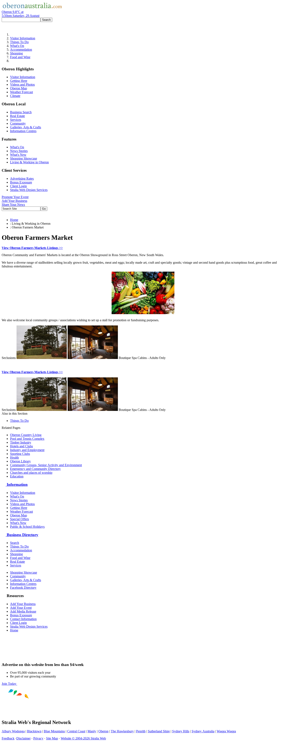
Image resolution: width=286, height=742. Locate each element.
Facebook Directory (23, 587)
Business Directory (22, 535)
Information (17, 484)
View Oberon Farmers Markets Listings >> (32, 248)
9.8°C (20, 13)
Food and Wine (20, 57)
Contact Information (23, 619)
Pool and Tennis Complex (27, 438)
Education (16, 476)
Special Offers (19, 519)
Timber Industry (20, 442)
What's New (18, 154)
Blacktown (34, 731)
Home (14, 220)
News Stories (19, 151)
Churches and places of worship (31, 472)
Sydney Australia (203, 731)
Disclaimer (23, 738)
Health (14, 457)
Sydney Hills (180, 731)
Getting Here (18, 81)
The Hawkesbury (122, 731)
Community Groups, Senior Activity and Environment (46, 465)
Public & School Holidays (27, 526)
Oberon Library (20, 461)
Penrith (141, 731)
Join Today (9, 683)
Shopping (16, 53)
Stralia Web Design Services (29, 190)
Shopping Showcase (23, 158)
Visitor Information (22, 38)
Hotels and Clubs (21, 446)
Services (15, 119)
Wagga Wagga (226, 731)
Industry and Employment (27, 450)
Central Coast (76, 731)
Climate (15, 96)
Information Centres (23, 131)
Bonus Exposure (21, 182)
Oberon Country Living (25, 435)
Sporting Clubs (20, 454)
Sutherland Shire (159, 731)
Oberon (103, 731)
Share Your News (13, 204)
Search (14, 543)
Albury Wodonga (13, 731)
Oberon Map (18, 88)
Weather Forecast (21, 92)
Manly (92, 731)
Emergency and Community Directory (35, 469)
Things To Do (19, 42)
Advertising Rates (22, 178)
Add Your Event (21, 607)
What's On (17, 46)
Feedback (8, 738)
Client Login (18, 186)
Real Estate (17, 116)
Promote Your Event (15, 197)
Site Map (52, 738)
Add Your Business (14, 201)
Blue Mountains (54, 731)
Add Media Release (23, 611)
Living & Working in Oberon (29, 162)
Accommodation (21, 49)
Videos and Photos (22, 84)
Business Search (21, 112)
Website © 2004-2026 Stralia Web (83, 738)
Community (18, 123)
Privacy (38, 738)
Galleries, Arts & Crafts (25, 127)
